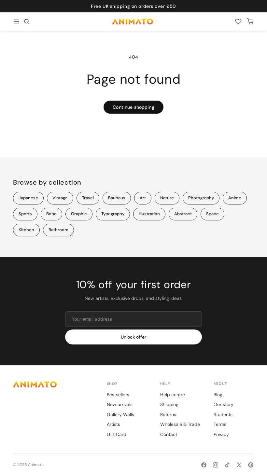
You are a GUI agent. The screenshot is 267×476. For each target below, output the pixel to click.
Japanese (28, 198)
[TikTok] (227, 465)
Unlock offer (133, 337)
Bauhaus (116, 198)
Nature (167, 198)
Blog (218, 395)
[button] (26, 21)
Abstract (183, 214)
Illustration (149, 214)
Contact (168, 434)
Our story (223, 404)
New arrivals (120, 404)
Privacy (221, 434)
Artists (113, 424)
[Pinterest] (250, 465)
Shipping (169, 404)
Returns (168, 414)
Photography (201, 198)
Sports (25, 214)
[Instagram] (215, 465)
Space (212, 214)
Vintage (60, 198)
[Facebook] (204, 465)
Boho (51, 214)
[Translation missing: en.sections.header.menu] (16, 21)
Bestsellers (118, 395)
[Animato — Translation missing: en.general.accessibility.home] (53, 384)
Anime (234, 198)
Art (143, 198)
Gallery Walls (120, 414)
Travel (88, 198)
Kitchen (26, 229)
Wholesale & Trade (180, 424)
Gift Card (116, 434)
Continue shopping (133, 107)
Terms (220, 424)
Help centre (172, 395)
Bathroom (58, 229)
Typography (112, 214)
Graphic (79, 214)
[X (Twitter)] (239, 465)
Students (223, 414)
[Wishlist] (238, 21)
